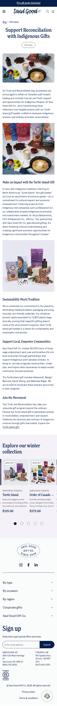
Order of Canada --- (42, 495)
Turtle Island (10, 495)
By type (7, 582)
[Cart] (53, 11)
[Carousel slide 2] (21, 523)
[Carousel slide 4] (35, 523)
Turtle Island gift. (11, 426)
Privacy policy (28, 691)
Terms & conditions (28, 698)
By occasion (10, 590)
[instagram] (21, 565)
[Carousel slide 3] (28, 523)
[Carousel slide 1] (15, 523)
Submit (47, 644)
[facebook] (28, 565)
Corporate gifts (12, 607)
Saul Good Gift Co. (14, 615)
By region (8, 599)
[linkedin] (36, 565)
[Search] (47, 11)
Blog (4, 21)
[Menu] (4, 11)
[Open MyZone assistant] (47, 696)
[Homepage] (27, 11)
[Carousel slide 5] (41, 523)
